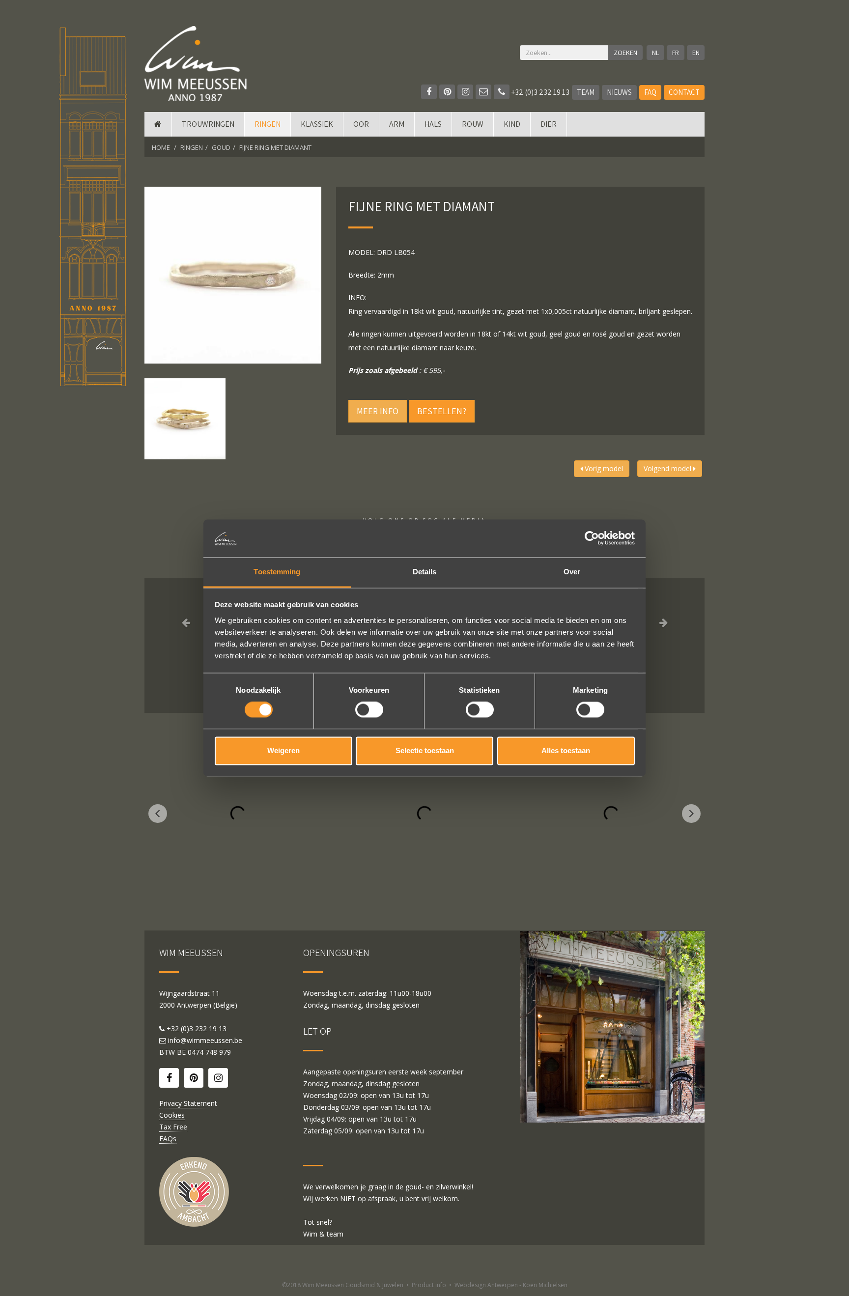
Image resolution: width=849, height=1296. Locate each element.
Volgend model (668, 468)
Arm (396, 124)
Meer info (377, 411)
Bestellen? (441, 411)
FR (675, 52)
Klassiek (317, 124)
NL (655, 52)
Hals (433, 124)
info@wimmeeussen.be (205, 1040)
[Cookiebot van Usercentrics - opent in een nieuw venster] (592, 538)
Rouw (472, 124)
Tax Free (173, 1126)
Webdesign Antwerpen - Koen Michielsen (510, 1285)
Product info (429, 1285)
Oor (361, 124)
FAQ (650, 92)
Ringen (268, 124)
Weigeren (283, 750)
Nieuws (619, 92)
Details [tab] (425, 571)
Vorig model (603, 468)
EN (696, 52)
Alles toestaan (565, 750)
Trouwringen (208, 124)
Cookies (172, 1115)
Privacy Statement (188, 1103)
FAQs (167, 1138)
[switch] (369, 710)
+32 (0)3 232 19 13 (539, 92)
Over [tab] (572, 571)
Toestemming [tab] (277, 571)
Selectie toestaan (425, 750)
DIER (548, 124)
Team (585, 92)
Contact (684, 92)
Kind (512, 124)
